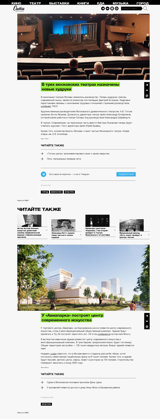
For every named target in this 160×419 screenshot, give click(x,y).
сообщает (46, 106)
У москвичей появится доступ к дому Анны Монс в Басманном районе (83, 387)
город (45, 192)
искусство (56, 192)
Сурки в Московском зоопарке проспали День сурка (74, 382)
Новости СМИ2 (23, 200)
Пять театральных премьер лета (64, 159)
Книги (83, 3)
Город (142, 3)
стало (54, 353)
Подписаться (126, 174)
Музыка (120, 3)
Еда (100, 3)
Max (117, 8)
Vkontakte (107, 8)
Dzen (112, 8)
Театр (35, 3)
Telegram (103, 8)
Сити (19, 8)
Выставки (59, 3)
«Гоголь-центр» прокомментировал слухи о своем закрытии (78, 153)
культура (69, 192)
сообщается (104, 334)
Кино (16, 3)
